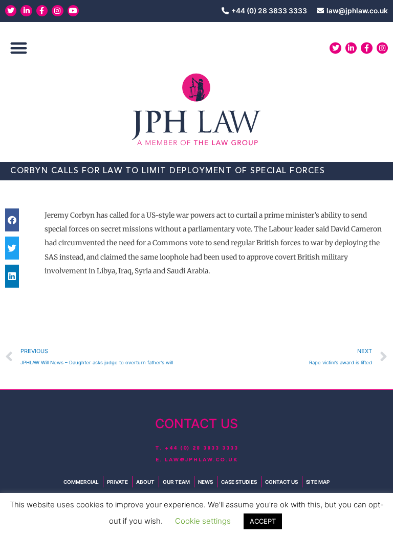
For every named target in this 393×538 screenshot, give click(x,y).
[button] (18, 48)
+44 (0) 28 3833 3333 (201, 448)
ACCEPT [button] (263, 521)
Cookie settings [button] (203, 521)
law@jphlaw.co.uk (201, 459)
